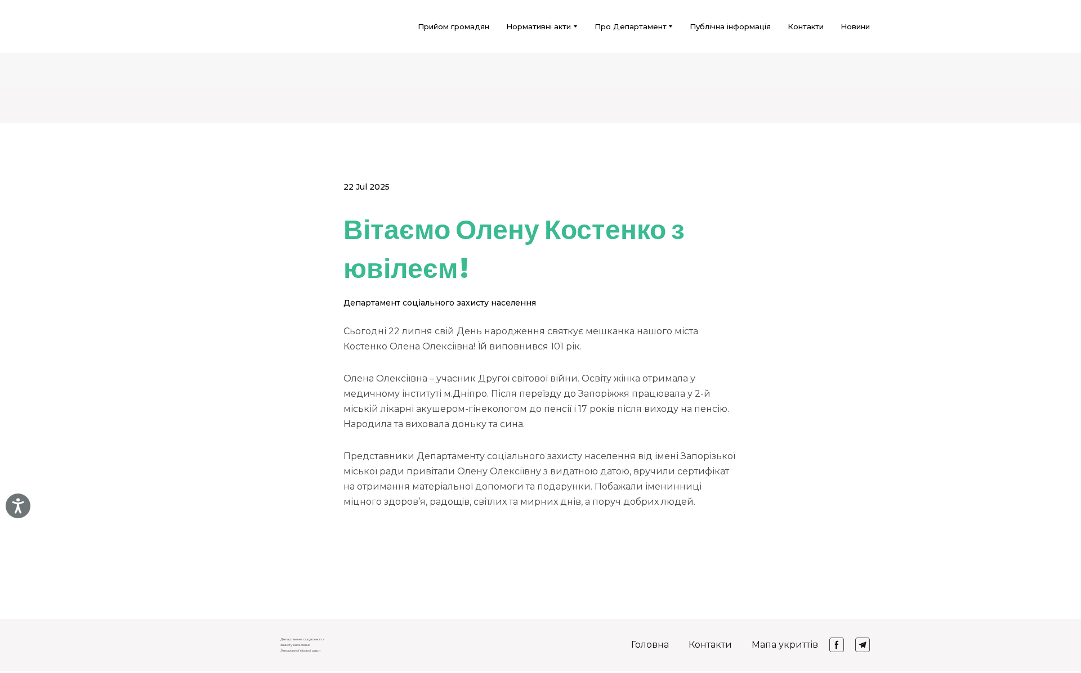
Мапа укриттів (785, 644)
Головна (650, 644)
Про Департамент (631, 26)
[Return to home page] (225, 26)
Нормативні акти (538, 26)
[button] (836, 645)
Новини (855, 26)
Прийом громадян (453, 26)
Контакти (806, 26)
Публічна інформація (730, 26)
